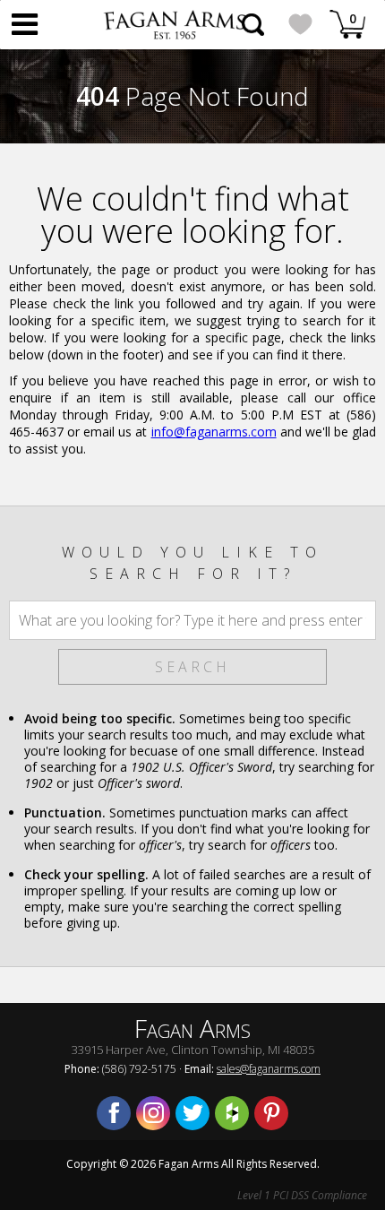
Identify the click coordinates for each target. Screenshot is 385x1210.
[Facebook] (114, 1113)
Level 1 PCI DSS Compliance (302, 1195)
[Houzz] (232, 1113)
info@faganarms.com (214, 431)
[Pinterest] (271, 1113)
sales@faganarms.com (269, 1068)
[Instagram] (153, 1113)
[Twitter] (192, 1113)
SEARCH (192, 667)
